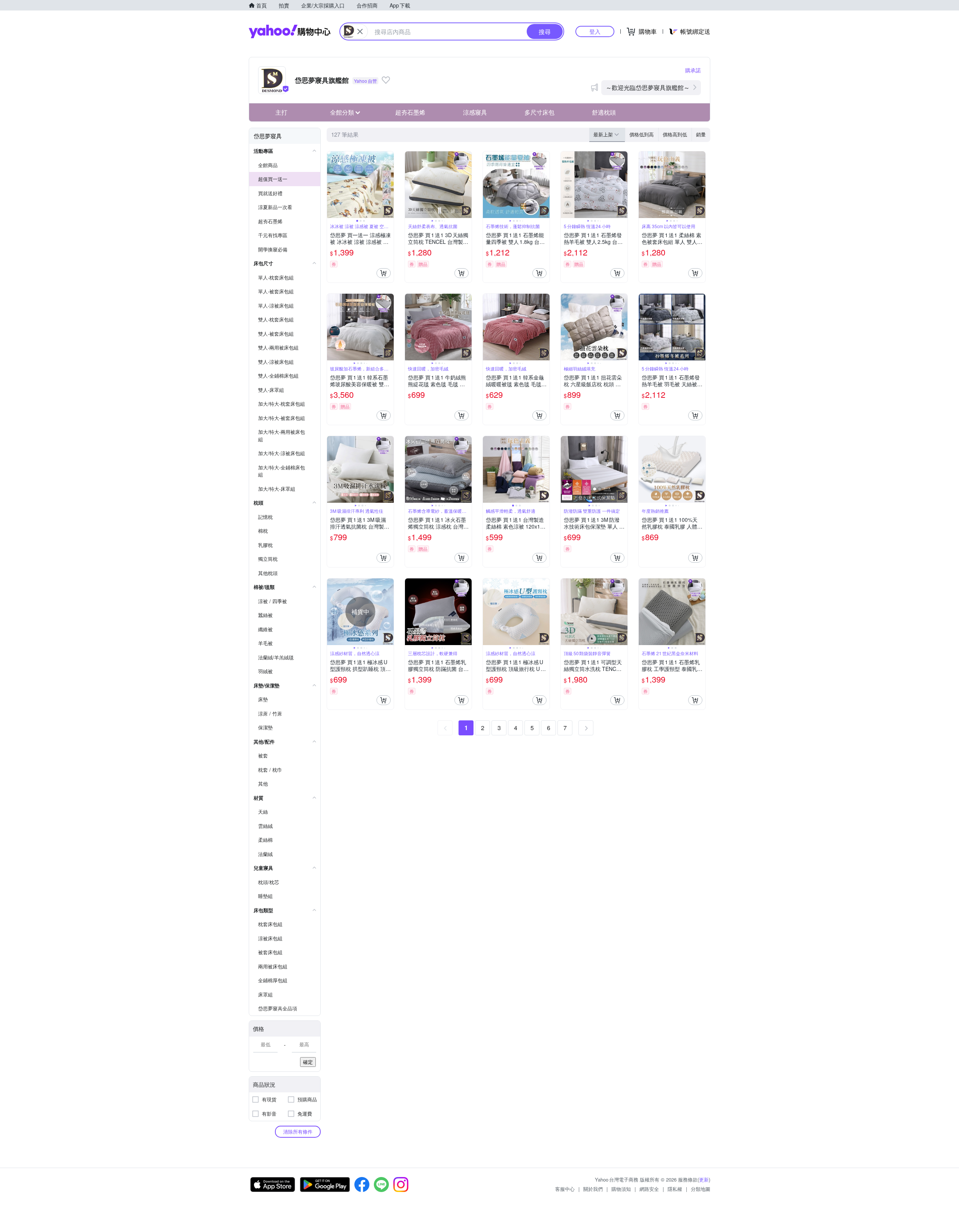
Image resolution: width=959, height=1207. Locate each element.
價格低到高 (641, 134)
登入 (594, 31)
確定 (308, 1061)
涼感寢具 (475, 112)
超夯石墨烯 (410, 112)
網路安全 (649, 1188)
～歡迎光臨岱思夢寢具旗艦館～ (648, 87)
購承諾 (693, 70)
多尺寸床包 (539, 112)
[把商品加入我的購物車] (383, 273)
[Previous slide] (332, 184)
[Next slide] (389, 184)
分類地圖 (700, 1188)
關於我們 (593, 1188)
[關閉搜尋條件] (360, 31)
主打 (281, 112)
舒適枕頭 (604, 112)
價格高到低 (675, 134)
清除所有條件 (297, 1131)
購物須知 (621, 1188)
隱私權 (675, 1188)
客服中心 (565, 1188)
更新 (704, 1179)
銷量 (701, 134)
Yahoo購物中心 (289, 31)
